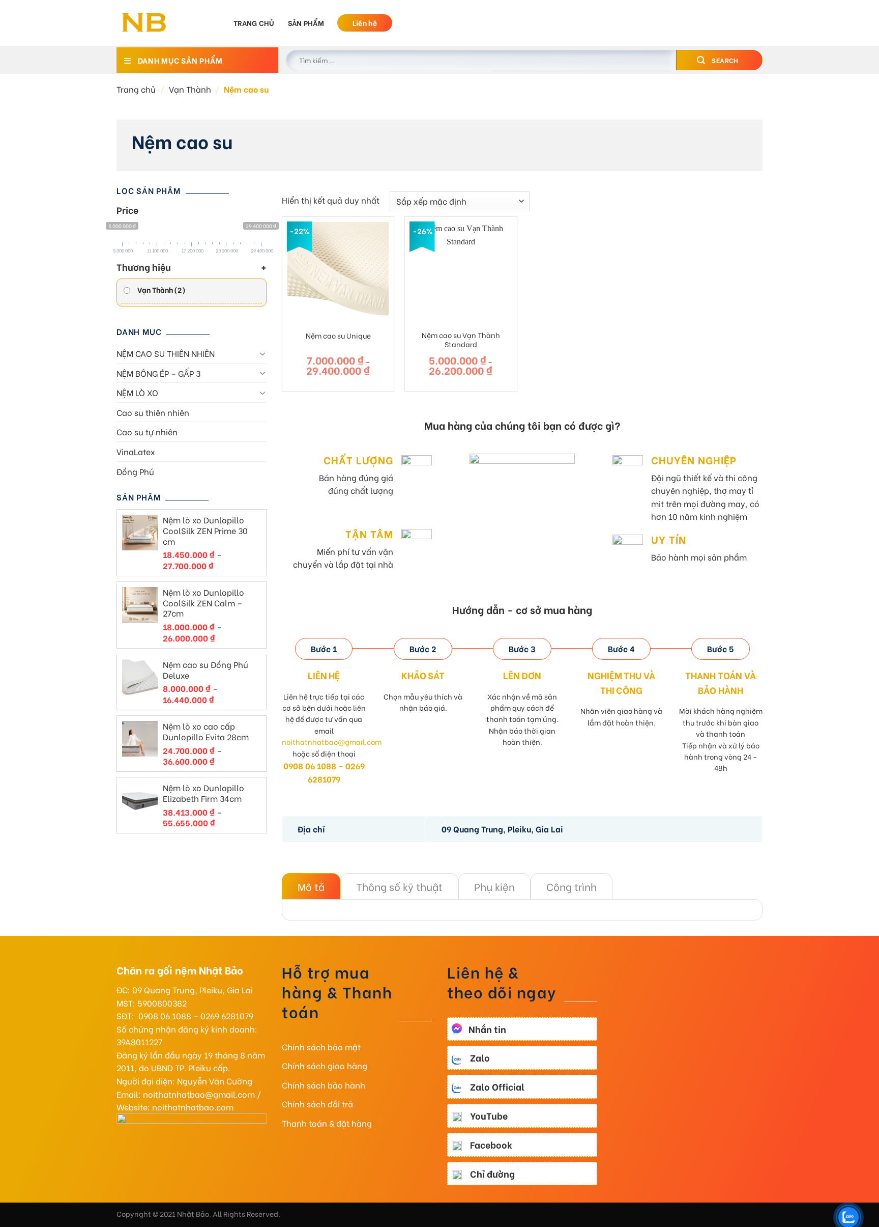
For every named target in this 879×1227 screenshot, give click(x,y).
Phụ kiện (494, 886)
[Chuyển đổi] (262, 353)
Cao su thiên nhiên (152, 412)
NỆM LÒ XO (137, 392)
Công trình (571, 886)
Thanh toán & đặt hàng (327, 1123)
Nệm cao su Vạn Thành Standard (461, 339)
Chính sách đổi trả (317, 1103)
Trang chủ (254, 22)
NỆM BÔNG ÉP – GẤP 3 (158, 373)
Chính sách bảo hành (323, 1085)
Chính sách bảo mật (321, 1046)
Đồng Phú (135, 471)
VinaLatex (135, 451)
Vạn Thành (190, 89)
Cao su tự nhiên (147, 431)
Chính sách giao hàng (324, 1065)
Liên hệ (365, 22)
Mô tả (311, 886)
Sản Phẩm (306, 22)
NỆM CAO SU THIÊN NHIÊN (165, 353)
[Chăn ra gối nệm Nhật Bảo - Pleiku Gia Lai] (167, 23)
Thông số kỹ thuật (399, 886)
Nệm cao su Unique (338, 336)
